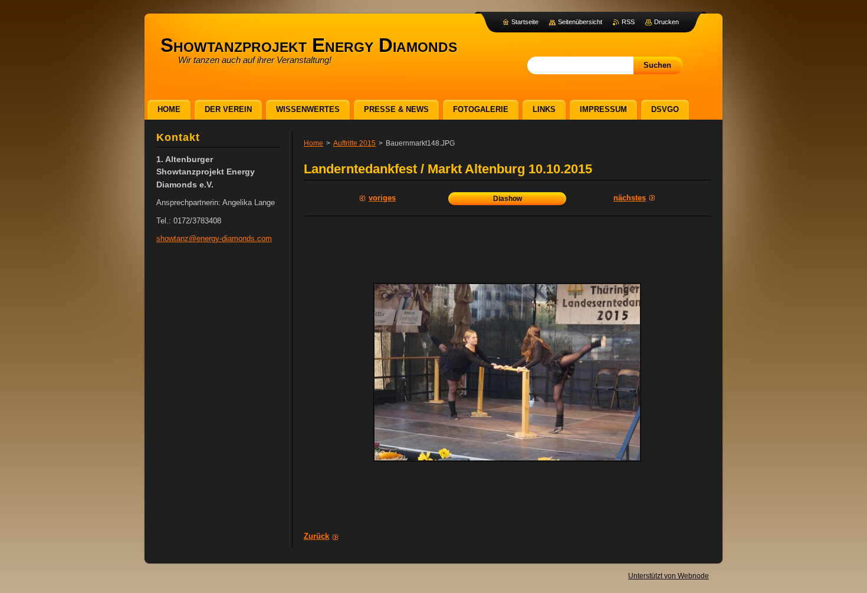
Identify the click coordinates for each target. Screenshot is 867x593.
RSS (628, 21)
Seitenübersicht (580, 21)
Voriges (382, 197)
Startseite (524, 21)
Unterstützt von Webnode (668, 575)
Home (313, 143)
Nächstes (629, 197)
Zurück (316, 536)
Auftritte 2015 (354, 143)
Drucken (666, 21)
